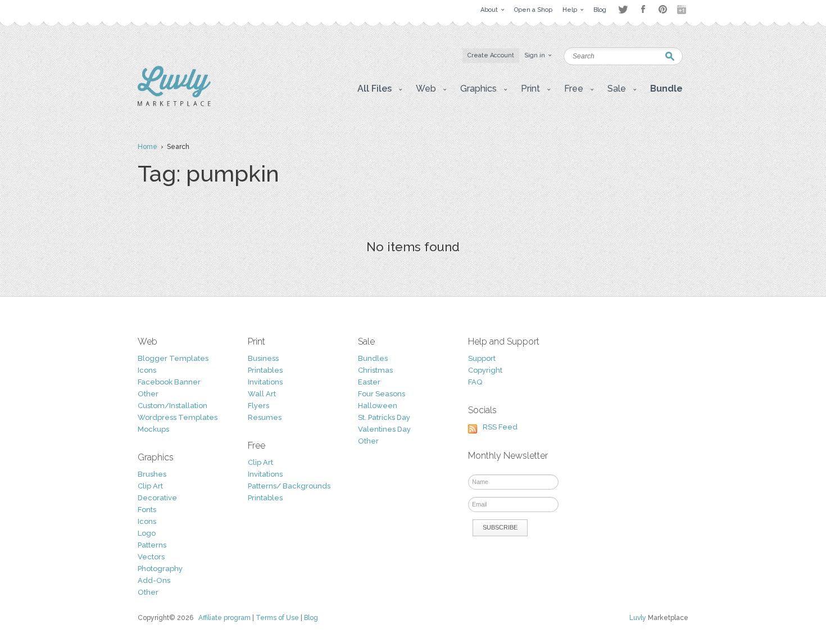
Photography (160, 568)
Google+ (682, 9)
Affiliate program (224, 618)
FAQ (475, 382)
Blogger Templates (173, 358)
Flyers (258, 405)
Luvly (637, 618)
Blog (311, 618)
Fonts (147, 509)
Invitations (265, 382)
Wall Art (262, 394)
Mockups (153, 429)
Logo (147, 533)
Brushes (152, 474)
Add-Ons (154, 580)
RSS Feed (500, 427)
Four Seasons (381, 394)
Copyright (485, 370)
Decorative (157, 498)
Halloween (377, 405)
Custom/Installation (172, 405)
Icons (147, 370)
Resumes (265, 417)
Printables (265, 370)
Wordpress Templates (177, 417)
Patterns (152, 545)
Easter (369, 382)
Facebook (642, 9)
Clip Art (150, 486)
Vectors (151, 557)
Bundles (373, 358)
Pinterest (663, 9)
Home (147, 147)
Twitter (623, 9)
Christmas (375, 370)
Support (482, 358)
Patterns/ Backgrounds (289, 486)
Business (263, 358)
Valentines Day (384, 429)
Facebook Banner (169, 382)
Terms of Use (277, 618)
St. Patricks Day (384, 417)
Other (148, 394)
